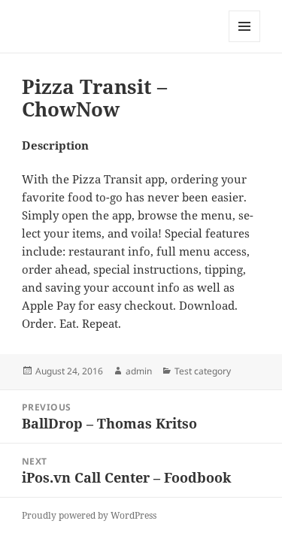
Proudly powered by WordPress (89, 515)
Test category (202, 371)
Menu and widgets (244, 41)
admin (139, 371)
